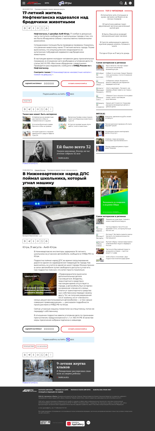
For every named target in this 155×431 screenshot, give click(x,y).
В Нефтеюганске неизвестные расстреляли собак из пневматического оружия (42, 119)
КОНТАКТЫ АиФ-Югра (45, 390)
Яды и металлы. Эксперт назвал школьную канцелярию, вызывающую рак (117, 67)
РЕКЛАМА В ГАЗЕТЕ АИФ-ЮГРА (81, 390)
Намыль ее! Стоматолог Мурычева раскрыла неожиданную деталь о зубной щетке (118, 105)
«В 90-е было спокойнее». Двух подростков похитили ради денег (118, 257)
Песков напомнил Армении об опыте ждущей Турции (118, 124)
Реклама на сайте (61, 390)
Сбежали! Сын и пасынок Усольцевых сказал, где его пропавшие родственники (119, 97)
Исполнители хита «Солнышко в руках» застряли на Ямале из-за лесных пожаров (114, 17)
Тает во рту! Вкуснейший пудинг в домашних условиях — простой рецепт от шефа (118, 251)
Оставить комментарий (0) (77, 83)
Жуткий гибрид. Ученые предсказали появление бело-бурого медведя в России (119, 243)
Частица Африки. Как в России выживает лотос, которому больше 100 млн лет (118, 228)
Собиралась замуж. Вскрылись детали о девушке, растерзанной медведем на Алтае (117, 82)
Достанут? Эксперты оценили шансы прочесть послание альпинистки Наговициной (119, 236)
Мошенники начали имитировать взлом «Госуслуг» (117, 132)
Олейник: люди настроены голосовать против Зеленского (116, 139)
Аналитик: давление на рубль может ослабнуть (118, 117)
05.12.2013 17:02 (28, 9)
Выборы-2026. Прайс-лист (102, 390)
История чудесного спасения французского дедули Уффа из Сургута (43, 133)
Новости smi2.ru (30, 163)
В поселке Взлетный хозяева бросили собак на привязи (42, 125)
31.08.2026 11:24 (28, 170)
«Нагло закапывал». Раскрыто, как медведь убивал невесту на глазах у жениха (118, 90)
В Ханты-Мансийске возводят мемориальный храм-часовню (114, 35)
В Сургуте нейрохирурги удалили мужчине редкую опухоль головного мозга (114, 44)
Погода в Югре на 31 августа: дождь (114, 53)
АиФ (40, 236)
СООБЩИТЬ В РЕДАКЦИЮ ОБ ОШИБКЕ (50, 392)
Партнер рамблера (58, 422)
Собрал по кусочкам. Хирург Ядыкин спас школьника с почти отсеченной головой (119, 75)
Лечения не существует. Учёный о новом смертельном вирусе (118, 220)
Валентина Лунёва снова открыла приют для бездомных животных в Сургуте (80, 119)
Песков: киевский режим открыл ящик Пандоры (116, 147)
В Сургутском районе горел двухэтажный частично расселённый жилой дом (114, 26)
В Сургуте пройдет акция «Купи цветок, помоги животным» (79, 125)
